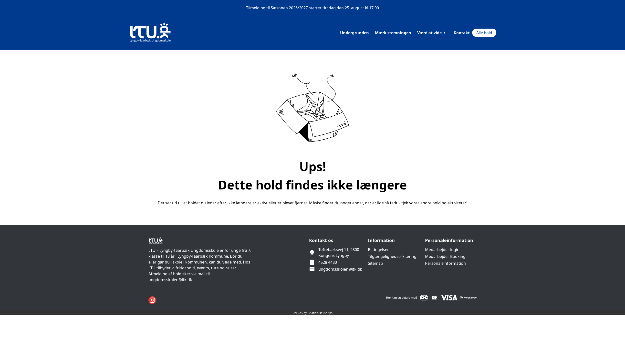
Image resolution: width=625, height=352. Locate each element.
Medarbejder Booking (445, 256)
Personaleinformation (445, 263)
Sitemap (375, 263)
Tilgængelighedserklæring (392, 256)
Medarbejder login (442, 249)
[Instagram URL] (152, 300)
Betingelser (378, 249)
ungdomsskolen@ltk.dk (340, 269)
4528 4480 (327, 262)
